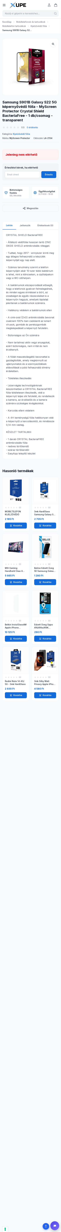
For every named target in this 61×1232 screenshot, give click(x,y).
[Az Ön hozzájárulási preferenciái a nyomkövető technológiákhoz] (5, 1229)
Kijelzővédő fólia (39, 26)
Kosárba (17, 525)
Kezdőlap (7, 22)
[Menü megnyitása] (4, 5)
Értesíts (49, 174)
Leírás (9, 225)
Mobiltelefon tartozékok (14, 26)
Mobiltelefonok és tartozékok (30, 22)
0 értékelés (32, 127)
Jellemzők (25, 225)
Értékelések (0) (45, 225)
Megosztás (32, 208)
